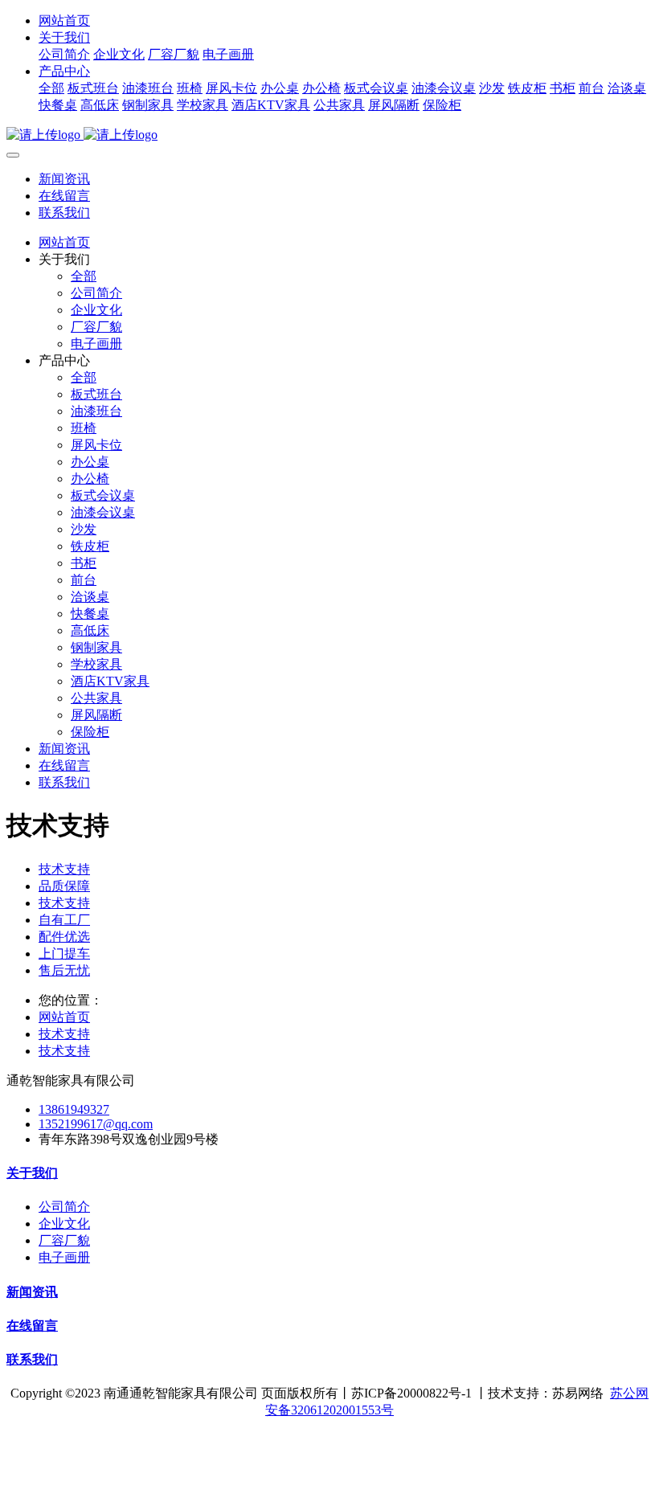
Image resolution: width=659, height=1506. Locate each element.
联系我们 (64, 212)
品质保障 (64, 886)
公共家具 (339, 105)
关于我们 (64, 37)
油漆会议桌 (443, 88)
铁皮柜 (527, 88)
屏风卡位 (231, 88)
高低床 (99, 105)
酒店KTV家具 (270, 105)
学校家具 (202, 105)
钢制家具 (148, 105)
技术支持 (64, 869)
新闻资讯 (64, 179)
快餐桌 (58, 105)
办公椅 (321, 88)
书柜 (562, 88)
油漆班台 (148, 88)
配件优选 (64, 936)
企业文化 (119, 54)
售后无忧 (64, 970)
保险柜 (442, 105)
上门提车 (64, 953)
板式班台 (93, 88)
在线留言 (64, 196)
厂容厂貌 (173, 54)
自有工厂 (64, 920)
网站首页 (64, 20)
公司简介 (64, 54)
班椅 (190, 88)
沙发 (492, 88)
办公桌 (279, 88)
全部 (51, 88)
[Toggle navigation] (12, 155)
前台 (591, 88)
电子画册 (228, 54)
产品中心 (64, 71)
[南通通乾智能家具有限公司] (329, 135)
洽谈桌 (627, 88)
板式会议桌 (376, 88)
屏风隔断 (394, 105)
